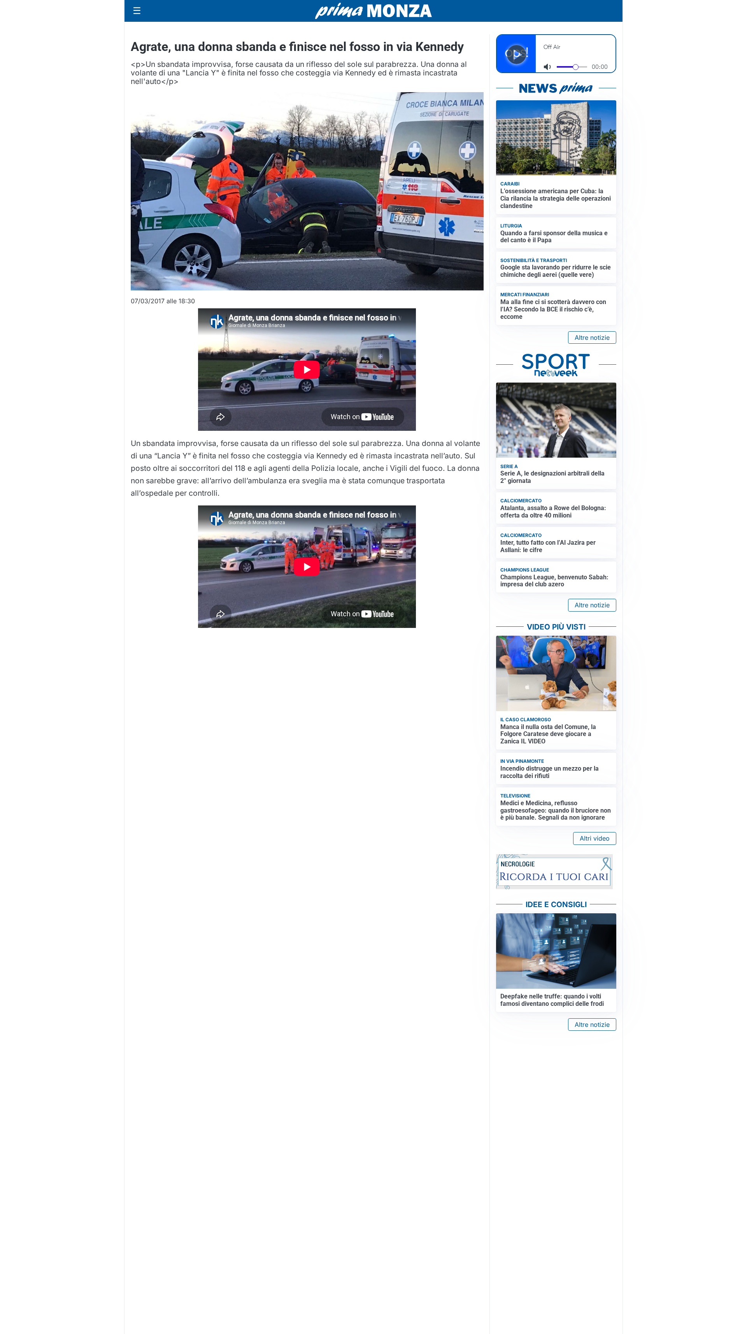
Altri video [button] (595, 838)
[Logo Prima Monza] (373, 11)
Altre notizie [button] (592, 337)
